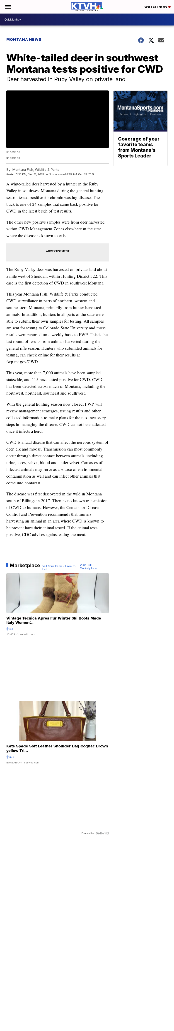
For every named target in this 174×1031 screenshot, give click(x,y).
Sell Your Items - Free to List (58, 568)
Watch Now (156, 7)
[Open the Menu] (7, 7)
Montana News (23, 39)
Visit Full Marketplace (88, 567)
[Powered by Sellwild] (102, 833)
